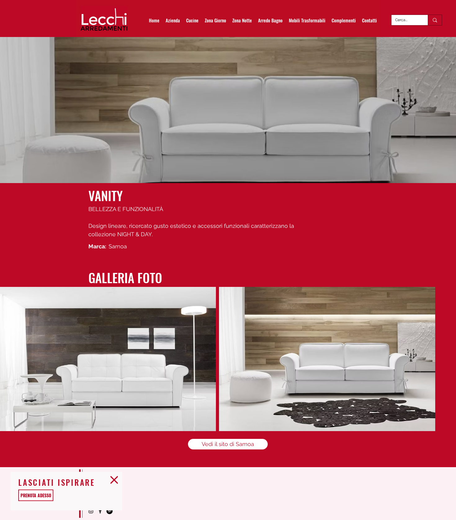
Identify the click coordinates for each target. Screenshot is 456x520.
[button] (114, 480)
